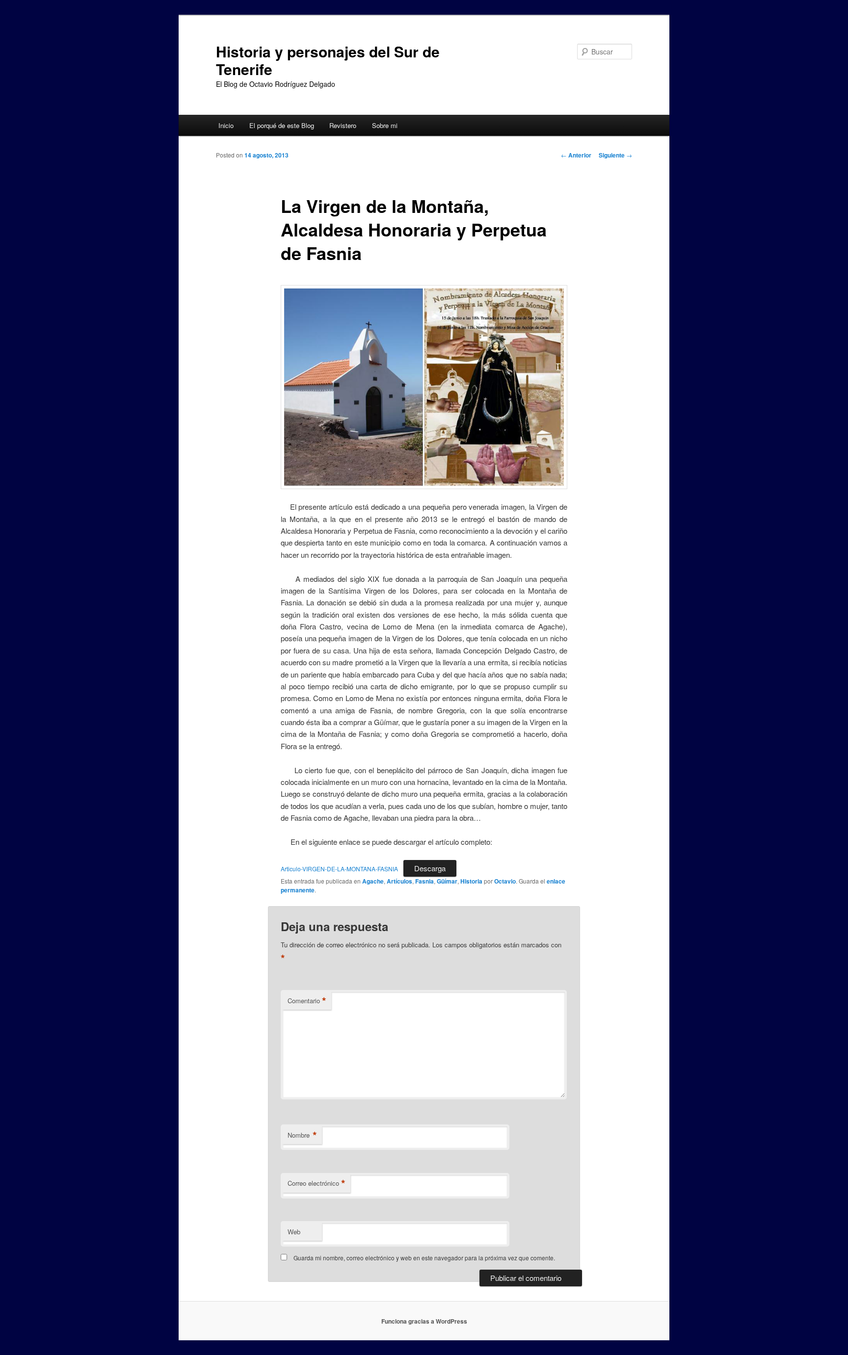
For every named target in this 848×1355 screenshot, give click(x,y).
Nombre (302, 1135)
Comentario (307, 1001)
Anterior (576, 155)
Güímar (447, 881)
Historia (471, 881)
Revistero (342, 125)
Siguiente (615, 155)
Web (294, 1231)
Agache (373, 881)
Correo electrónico (316, 1183)
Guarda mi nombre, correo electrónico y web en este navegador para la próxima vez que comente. (424, 1257)
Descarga (430, 868)
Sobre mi (385, 125)
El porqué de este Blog (281, 125)
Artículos (399, 881)
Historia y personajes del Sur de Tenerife (328, 60)
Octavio (505, 881)
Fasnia (424, 881)
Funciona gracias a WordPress (424, 1321)
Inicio (226, 125)
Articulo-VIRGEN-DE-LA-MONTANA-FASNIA (339, 868)
